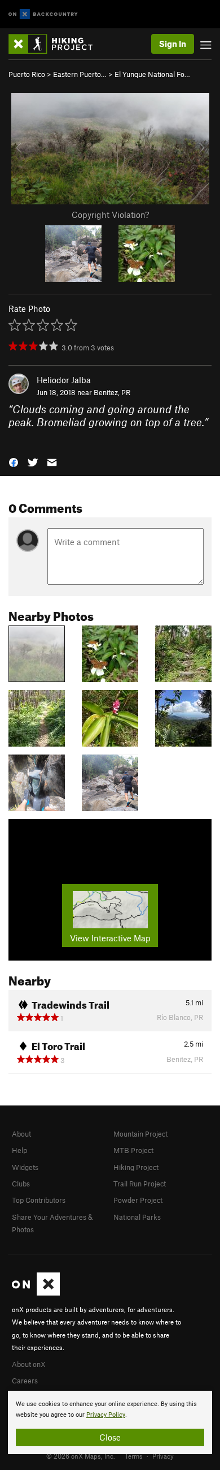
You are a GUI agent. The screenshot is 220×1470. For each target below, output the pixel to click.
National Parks (137, 1217)
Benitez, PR (112, 392)
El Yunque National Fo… (152, 74)
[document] (110, 1422)
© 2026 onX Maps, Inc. (80, 1456)
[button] (13, 461)
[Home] (56, 44)
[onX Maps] (36, 1292)
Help (19, 1150)
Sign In (172, 43)
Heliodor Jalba (64, 380)
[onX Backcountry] (43, 14)
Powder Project (137, 1200)
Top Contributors (38, 1200)
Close (110, 1437)
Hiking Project (136, 1167)
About (21, 1133)
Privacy (163, 1456)
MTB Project (133, 1150)
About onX (29, 1364)
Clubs (21, 1183)
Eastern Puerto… (80, 74)
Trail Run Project (139, 1183)
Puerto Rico (26, 74)
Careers (25, 1380)
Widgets (25, 1167)
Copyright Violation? (110, 214)
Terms (134, 1456)
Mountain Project (140, 1133)
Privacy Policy (105, 1414)
